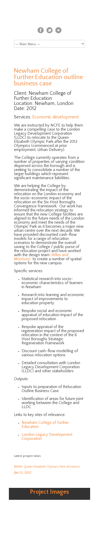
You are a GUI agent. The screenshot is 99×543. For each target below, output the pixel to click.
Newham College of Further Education (45, 424)
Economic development (55, 117)
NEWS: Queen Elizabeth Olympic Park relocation (47, 466)
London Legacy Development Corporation (47, 436)
